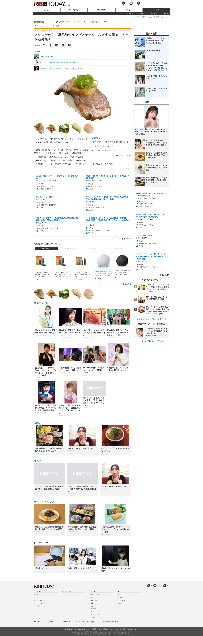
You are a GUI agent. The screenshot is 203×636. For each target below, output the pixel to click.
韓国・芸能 (94, 600)
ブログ (92, 611)
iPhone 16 (49, 22)
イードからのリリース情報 (118, 629)
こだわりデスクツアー (63, 22)
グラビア (93, 609)
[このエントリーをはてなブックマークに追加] (69, 45)
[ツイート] (44, 45)
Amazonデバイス (46, 248)
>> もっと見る (126, 284)
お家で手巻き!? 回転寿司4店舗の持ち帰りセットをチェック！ (115, 142)
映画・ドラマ (94, 595)
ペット (141, 14)
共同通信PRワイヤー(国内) (84, 622)
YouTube (159, 585)
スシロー (39, 461)
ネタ (36, 597)
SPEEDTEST (101, 10)
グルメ (130, 14)
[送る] (56, 45)
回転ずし (98, 138)
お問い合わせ (69, 629)
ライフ (156, 10)
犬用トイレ (118, 248)
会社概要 (93, 629)
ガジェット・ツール (41, 600)
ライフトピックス (44, 501)
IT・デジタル (74, 10)
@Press (51, 622)
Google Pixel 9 (83, 22)
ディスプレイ (94, 248)
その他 (166, 14)
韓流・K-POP (94, 597)
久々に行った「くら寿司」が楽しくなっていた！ (110, 150)
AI (74, 22)
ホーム (46, 10)
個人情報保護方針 (103, 629)
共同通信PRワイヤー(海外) (109, 622)
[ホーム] (35, 26)
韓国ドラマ (95, 22)
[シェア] (50, 45)
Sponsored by (117, 238)
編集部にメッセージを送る (123, 155)
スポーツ (93, 606)
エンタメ (129, 10)
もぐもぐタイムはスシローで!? (103, 146)
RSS (168, 585)
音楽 (91, 603)
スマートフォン (40, 595)
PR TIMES (38, 622)
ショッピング (153, 14)
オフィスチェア (70, 248)
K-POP (104, 22)
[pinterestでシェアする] (63, 45)
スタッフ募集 (132, 629)
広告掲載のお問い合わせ (82, 629)
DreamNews (66, 622)
